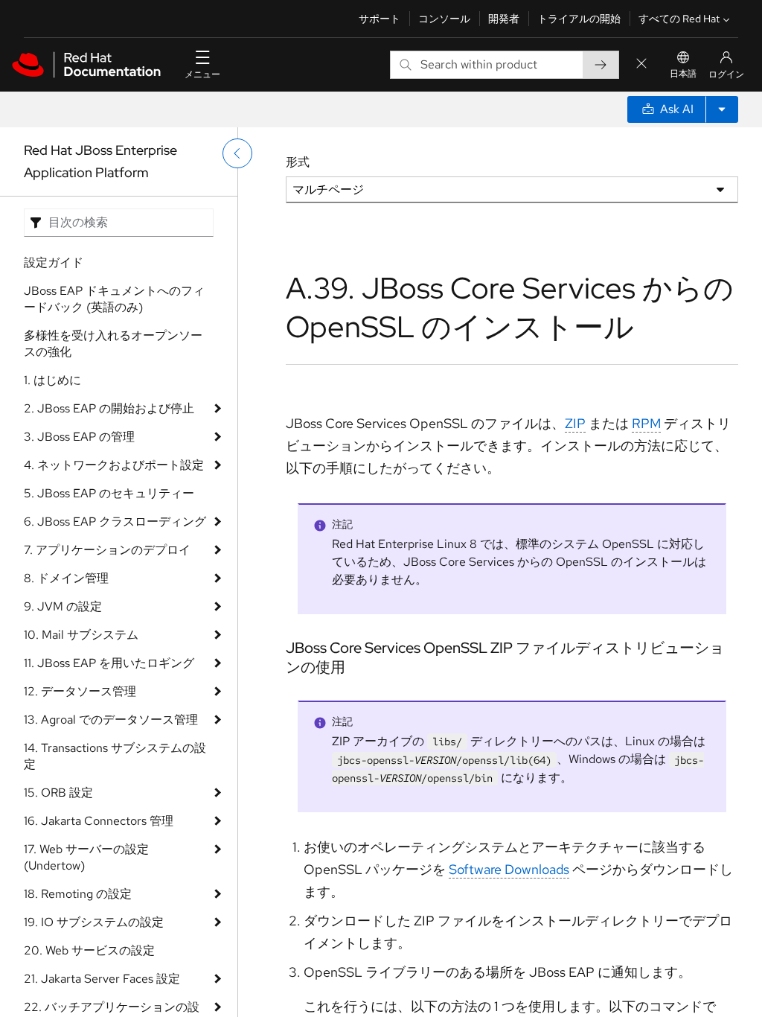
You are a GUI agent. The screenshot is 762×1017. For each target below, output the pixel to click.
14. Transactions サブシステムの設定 (115, 756)
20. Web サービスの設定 (89, 950)
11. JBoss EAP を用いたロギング (109, 663)
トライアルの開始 (579, 18)
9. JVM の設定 (63, 606)
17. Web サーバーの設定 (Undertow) (86, 857)
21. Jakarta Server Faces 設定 (102, 978)
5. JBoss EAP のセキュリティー (109, 493)
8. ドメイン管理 (66, 578)
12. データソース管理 (80, 691)
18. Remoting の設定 (78, 894)
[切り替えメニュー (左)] (237, 153)
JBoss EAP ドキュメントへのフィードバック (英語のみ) (114, 299)
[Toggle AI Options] (721, 109)
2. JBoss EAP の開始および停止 (109, 408)
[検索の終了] (641, 64)
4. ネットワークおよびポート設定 (114, 465)
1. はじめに (52, 380)
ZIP (575, 423)
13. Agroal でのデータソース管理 (111, 719)
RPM (646, 423)
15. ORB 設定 (58, 792)
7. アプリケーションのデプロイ (107, 550)
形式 (298, 162)
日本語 (683, 74)
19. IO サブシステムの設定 (94, 922)
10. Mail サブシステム (81, 635)
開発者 (503, 18)
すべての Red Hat (679, 18)
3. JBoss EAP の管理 (79, 436)
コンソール (444, 18)
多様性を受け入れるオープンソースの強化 (113, 344)
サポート (379, 18)
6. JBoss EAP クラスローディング (115, 521)
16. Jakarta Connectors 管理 (98, 821)
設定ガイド (53, 262)
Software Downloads (509, 869)
